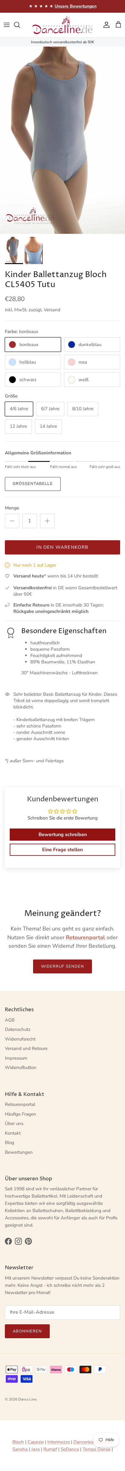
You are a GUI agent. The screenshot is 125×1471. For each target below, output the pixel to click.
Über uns (14, 1123)
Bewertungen (19, 1152)
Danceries (83, 1442)
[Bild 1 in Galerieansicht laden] (62, 140)
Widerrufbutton (20, 1067)
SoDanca (70, 1449)
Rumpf (50, 1449)
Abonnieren (27, 1331)
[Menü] (6, 24)
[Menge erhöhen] (47, 521)
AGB (10, 1020)
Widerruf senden (62, 966)
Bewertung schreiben (63, 834)
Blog (9, 1142)
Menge (12, 508)
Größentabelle (33, 483)
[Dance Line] (62, 25)
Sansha (20, 1449)
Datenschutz (17, 1029)
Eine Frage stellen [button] (62, 849)
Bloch (18, 1442)
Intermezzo (58, 1442)
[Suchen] (20, 24)
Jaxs (35, 1449)
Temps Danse (96, 1449)
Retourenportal (20, 1104)
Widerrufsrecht (20, 1039)
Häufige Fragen (20, 1114)
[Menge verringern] (12, 521)
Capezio (36, 1442)
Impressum (16, 1058)
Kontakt (13, 1133)
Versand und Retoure (26, 1048)
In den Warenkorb (62, 547)
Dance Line (27, 1399)
